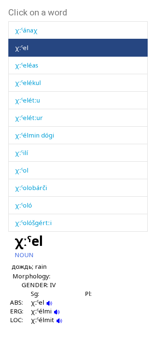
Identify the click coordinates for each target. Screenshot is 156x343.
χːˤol (21, 170)
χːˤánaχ (26, 30)
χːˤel (21, 47)
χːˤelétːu (27, 100)
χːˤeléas (26, 65)
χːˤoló (23, 205)
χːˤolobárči (31, 187)
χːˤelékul (28, 82)
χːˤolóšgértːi (33, 222)
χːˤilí (21, 152)
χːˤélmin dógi (34, 135)
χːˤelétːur (29, 117)
